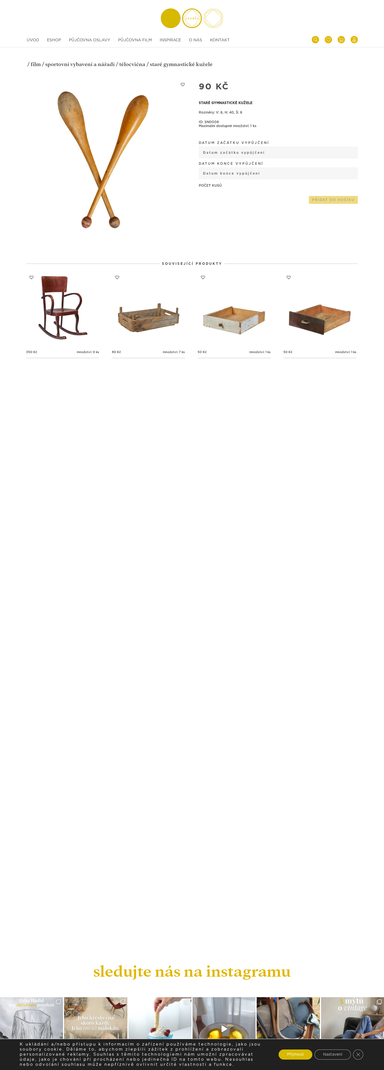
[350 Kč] (62, 308)
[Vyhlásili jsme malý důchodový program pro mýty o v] (352, 1028)
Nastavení (332, 1055)
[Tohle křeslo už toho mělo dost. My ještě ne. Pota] (288, 1028)
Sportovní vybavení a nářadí (80, 64)
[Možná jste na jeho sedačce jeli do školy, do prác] (95, 1028)
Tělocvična (132, 64)
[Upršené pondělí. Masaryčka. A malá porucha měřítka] (31, 1028)
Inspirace (170, 40)
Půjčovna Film (135, 40)
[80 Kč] (148, 308)
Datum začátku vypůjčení (234, 143)
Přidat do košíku (333, 200)
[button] (182, 84)
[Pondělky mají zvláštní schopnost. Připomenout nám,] (224, 1028)
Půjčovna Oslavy (89, 40)
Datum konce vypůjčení (231, 163)
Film (36, 64)
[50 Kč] (234, 308)
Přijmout (295, 1055)
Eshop (54, 40)
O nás (195, 40)
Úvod (33, 40)
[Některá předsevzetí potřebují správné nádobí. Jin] (159, 1028)
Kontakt (220, 40)
